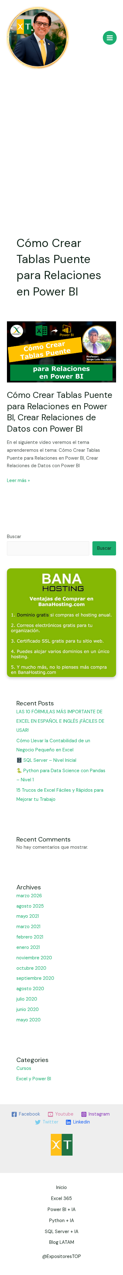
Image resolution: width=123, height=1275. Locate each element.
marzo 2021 (28, 927)
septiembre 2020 (35, 978)
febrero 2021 (29, 937)
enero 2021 (28, 948)
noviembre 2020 (34, 958)
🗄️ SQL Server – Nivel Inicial (46, 760)
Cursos (23, 1068)
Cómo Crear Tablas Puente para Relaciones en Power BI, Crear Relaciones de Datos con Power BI (59, 411)
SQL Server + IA (62, 1232)
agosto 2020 (30, 989)
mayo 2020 (28, 1020)
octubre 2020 (31, 968)
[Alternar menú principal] (110, 38)
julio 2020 (26, 999)
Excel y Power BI (33, 1079)
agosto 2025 (30, 906)
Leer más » (18, 480)
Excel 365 (61, 1199)
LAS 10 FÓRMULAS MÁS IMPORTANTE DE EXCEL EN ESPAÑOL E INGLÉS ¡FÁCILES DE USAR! (60, 721)
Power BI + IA (62, 1210)
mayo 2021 (27, 916)
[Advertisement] (61, 138)
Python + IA (61, 1221)
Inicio (61, 1188)
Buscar (14, 537)
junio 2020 (27, 1010)
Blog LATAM (61, 1242)
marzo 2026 (29, 896)
